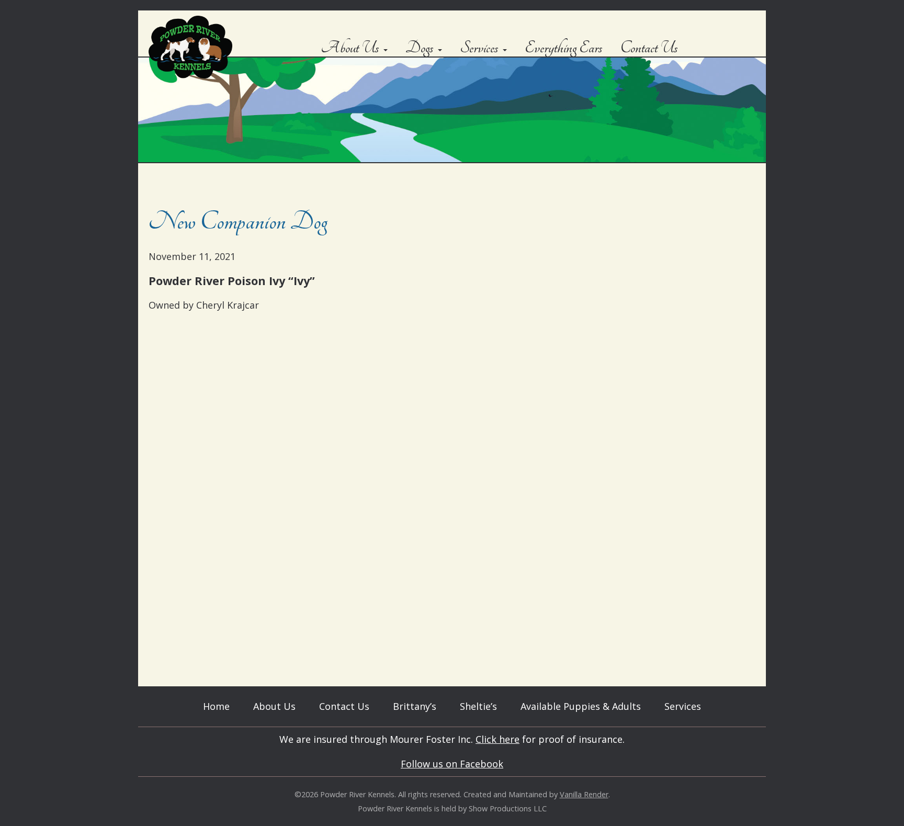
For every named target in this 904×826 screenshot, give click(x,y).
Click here (497, 739)
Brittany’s (414, 706)
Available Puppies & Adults (581, 706)
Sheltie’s (478, 706)
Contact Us (649, 47)
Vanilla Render (584, 794)
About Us (350, 47)
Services (479, 47)
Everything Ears (564, 47)
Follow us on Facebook (452, 763)
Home (216, 706)
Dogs (419, 47)
